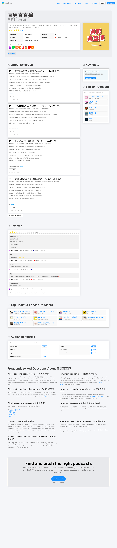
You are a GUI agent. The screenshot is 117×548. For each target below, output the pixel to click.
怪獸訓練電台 (91, 311)
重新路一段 (92, 113)
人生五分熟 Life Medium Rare (47, 311)
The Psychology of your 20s (96, 317)
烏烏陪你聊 (66, 311)
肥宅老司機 (92, 107)
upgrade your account (96, 396)
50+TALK (41, 317)
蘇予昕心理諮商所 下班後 (46, 323)
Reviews (12, 53)
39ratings (22, 30)
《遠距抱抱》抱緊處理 (70, 317)
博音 (90, 118)
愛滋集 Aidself (17, 19)
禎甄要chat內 (93, 102)
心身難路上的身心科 (20, 317)
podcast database (76, 410)
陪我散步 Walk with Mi (21, 323)
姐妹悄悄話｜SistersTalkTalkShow (23, 311)
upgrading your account (47, 396)
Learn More (58, 479)
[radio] (10, 30)
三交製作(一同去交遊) (96, 96)
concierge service (25, 430)
